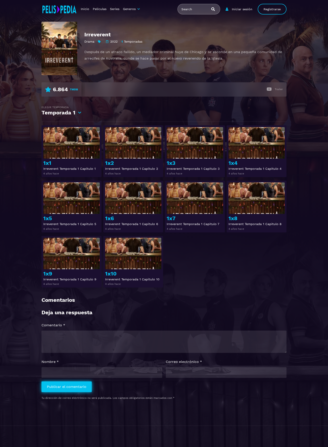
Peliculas (99, 9)
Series (114, 9)
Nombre (50, 362)
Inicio (85, 9)
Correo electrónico (184, 362)
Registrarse (272, 9)
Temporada (58, 111)
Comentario (53, 325)
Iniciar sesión (242, 9)
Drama (89, 41)
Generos (129, 9)
